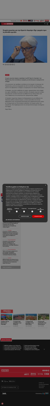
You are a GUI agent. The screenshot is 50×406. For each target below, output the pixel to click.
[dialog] (25, 203)
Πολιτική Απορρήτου (18, 205)
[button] (13, 219)
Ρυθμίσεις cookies (9, 205)
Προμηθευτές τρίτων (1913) (17, 196)
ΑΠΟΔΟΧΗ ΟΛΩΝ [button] (38, 216)
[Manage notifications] (2, 404)
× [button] (45, 185)
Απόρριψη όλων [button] (25, 216)
